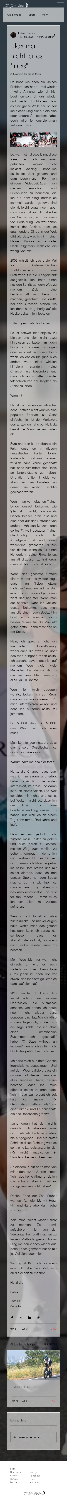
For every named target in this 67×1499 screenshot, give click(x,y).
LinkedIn (34, 1479)
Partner (14, 1475)
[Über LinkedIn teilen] (29, 1317)
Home (13, 1468)
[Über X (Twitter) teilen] (21, 1317)
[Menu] (60, 5)
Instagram (35, 1472)
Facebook (35, 1475)
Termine (14, 1479)
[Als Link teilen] (38, 1317)
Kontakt (14, 1482)
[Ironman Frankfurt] (33, 1365)
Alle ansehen (49, 1343)
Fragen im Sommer (24, 1386)
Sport (32, 14)
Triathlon (15, 1300)
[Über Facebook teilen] (12, 1317)
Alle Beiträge (14, 14)
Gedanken (16, 1306)
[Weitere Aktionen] (54, 35)
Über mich (15, 1472)
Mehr (45, 14)
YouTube (34, 1482)
